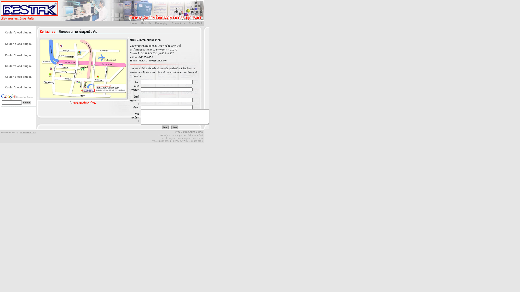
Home (133, 23)
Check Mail (195, 23)
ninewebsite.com (28, 132)
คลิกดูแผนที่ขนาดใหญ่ (84, 102)
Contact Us (178, 23)
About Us (145, 23)
